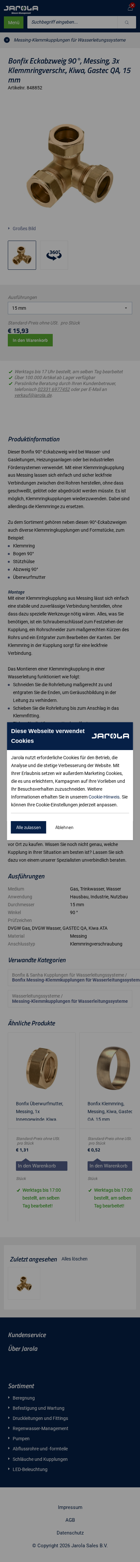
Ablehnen (64, 827)
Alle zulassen (28, 827)
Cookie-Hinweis (104, 796)
